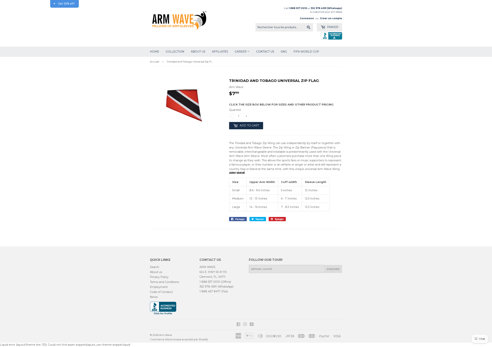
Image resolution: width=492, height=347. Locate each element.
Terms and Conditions (164, 282)
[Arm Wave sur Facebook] (238, 324)
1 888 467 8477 (210, 291)
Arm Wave (165, 334)
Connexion (307, 18)
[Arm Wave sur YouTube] (252, 324)
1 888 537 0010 (209, 282)
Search (154, 267)
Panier (332, 27)
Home (154, 51)
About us (156, 272)
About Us (198, 51)
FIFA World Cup (306, 51)
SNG (284, 51)
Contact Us (265, 51)
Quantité (235, 110)
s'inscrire (333, 269)
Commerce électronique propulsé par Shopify (179, 339)
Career (241, 51)
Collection (175, 51)
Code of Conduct (161, 292)
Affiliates (220, 51)
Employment (159, 287)
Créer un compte (331, 18)
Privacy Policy (159, 277)
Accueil (154, 61)
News (154, 297)
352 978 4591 (208, 286)
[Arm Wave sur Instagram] (245, 324)
